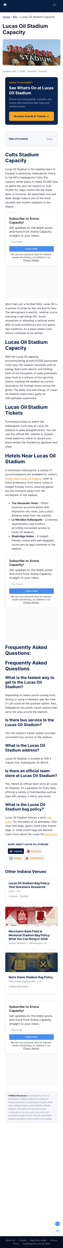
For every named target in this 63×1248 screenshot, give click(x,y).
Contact (22, 1240)
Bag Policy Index (38, 1240)
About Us (10, 1240)
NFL (15, 16)
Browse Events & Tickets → (31, 116)
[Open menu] (55, 6)
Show (49, 139)
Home (6, 16)
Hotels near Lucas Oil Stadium (23, 478)
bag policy (50, 834)
